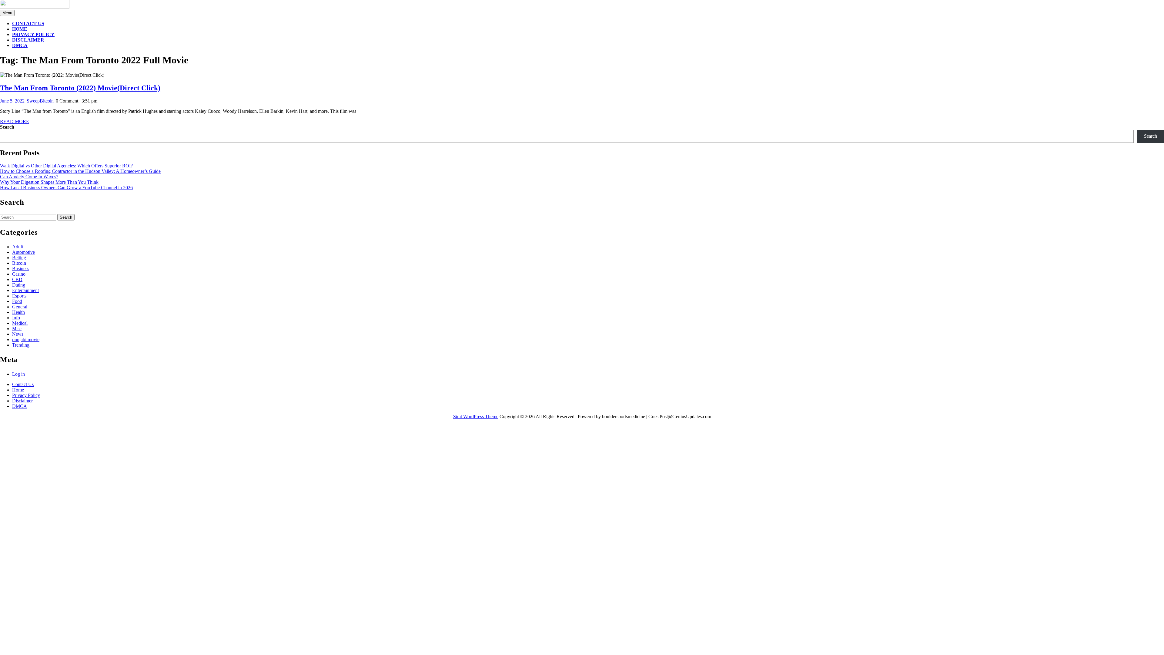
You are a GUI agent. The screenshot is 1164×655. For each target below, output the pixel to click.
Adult (17, 246)
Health (18, 312)
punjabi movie (25, 339)
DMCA (20, 45)
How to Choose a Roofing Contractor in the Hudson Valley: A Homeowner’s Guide (80, 171)
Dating (18, 284)
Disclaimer (28, 39)
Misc (17, 328)
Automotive (23, 252)
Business (20, 268)
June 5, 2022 (12, 100)
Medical (20, 323)
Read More (14, 121)
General (19, 306)
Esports (19, 295)
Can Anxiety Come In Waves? (29, 176)
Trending (20, 345)
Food (17, 301)
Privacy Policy (33, 34)
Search (7, 126)
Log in (18, 374)
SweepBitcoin (40, 100)
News (17, 334)
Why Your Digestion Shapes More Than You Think (49, 182)
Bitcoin (19, 263)
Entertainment (25, 290)
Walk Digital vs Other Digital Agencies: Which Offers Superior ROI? (66, 165)
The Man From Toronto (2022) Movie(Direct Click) (80, 88)
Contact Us (28, 23)
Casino (18, 274)
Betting (19, 257)
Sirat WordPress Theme (475, 416)
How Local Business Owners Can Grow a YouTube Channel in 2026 (66, 187)
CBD (17, 279)
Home (19, 29)
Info (16, 317)
